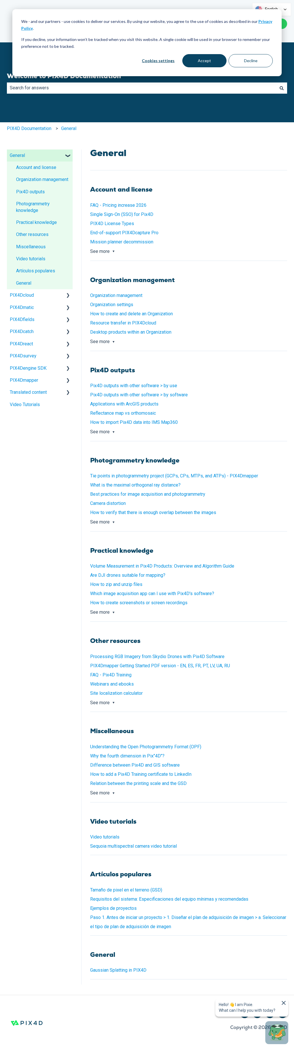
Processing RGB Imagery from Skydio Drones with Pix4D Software (157, 656)
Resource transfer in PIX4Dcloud (123, 323)
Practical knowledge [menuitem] (36, 222)
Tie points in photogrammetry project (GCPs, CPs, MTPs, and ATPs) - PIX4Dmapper (174, 476)
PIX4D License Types (112, 223)
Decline (251, 60)
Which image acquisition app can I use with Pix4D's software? (152, 593)
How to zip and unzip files (116, 584)
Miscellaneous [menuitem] (31, 246)
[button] (68, 156)
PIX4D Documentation (29, 128)
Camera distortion (108, 503)
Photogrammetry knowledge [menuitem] (33, 207)
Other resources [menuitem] (32, 234)
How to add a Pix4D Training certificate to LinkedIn (141, 774)
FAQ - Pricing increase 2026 (118, 205)
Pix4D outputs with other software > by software (139, 394)
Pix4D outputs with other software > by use (133, 385)
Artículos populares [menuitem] (35, 270)
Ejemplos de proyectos (113, 908)
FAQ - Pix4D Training (110, 675)
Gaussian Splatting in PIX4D (118, 970)
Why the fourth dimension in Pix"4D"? (127, 756)
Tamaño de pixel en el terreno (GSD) (126, 890)
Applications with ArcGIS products (124, 404)
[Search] (281, 87)
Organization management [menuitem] (42, 179)
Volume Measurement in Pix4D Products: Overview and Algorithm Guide (162, 566)
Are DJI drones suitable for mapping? (127, 575)
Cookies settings (158, 60)
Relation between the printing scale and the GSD (138, 783)
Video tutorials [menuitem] (30, 258)
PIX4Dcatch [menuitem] (22, 331)
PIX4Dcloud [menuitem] (22, 295)
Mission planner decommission (121, 242)
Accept (204, 60)
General (68, 128)
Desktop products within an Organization (130, 332)
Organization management (116, 295)
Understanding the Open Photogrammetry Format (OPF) (145, 746)
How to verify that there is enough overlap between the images (153, 512)
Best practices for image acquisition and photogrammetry (148, 494)
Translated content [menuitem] (28, 392)
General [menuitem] (17, 155)
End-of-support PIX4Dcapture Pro (124, 232)
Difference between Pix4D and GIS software (135, 765)
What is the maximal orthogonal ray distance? (135, 485)
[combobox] (141, 87)
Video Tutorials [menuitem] (25, 404)
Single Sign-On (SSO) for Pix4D (121, 214)
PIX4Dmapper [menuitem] (24, 380)
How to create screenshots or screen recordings (138, 602)
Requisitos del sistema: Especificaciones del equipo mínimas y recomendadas (169, 899)
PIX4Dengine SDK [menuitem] (28, 368)
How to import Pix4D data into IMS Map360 (134, 422)
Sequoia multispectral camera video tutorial (133, 846)
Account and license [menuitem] (36, 167)
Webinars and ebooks (112, 684)
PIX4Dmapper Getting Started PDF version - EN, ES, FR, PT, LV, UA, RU (160, 665)
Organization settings (111, 304)
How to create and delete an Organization (131, 313)
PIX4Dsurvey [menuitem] (23, 356)
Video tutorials (104, 837)
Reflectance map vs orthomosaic (123, 413)
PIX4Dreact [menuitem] (21, 344)
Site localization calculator (116, 693)
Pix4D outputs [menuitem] (30, 191)
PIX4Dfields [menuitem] (22, 319)
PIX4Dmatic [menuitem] (22, 307)
